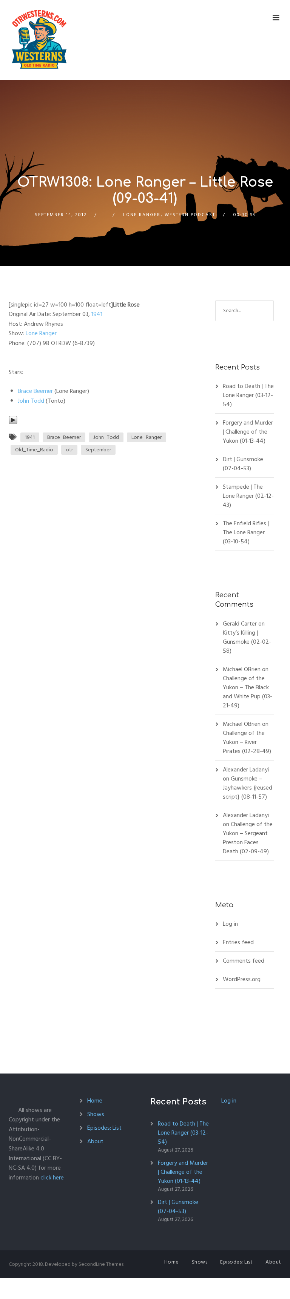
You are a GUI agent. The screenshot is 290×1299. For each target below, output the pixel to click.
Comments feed (243, 961)
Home (94, 1101)
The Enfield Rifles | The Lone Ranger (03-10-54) (246, 532)
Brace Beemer (35, 391)
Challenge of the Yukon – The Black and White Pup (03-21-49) (247, 691)
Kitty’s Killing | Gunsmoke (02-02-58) (247, 642)
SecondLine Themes (101, 1264)
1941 (96, 314)
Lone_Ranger (146, 437)
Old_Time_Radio (34, 449)
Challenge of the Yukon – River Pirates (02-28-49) (247, 742)
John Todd (31, 401)
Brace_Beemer (64, 437)
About (95, 1141)
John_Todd (106, 437)
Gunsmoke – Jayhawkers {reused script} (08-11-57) (247, 788)
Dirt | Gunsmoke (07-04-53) (243, 463)
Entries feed (238, 942)
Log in (230, 924)
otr (69, 449)
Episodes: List (104, 1128)
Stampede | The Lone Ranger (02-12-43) (248, 496)
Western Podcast (190, 214)
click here (52, 1177)
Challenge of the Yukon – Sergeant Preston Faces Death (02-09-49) (248, 837)
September (98, 449)
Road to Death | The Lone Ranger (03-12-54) (248, 395)
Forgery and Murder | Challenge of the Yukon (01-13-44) (248, 432)
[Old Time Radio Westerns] (39, 40)
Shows (95, 1114)
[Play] (13, 420)
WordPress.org (242, 979)
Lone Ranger (141, 214)
